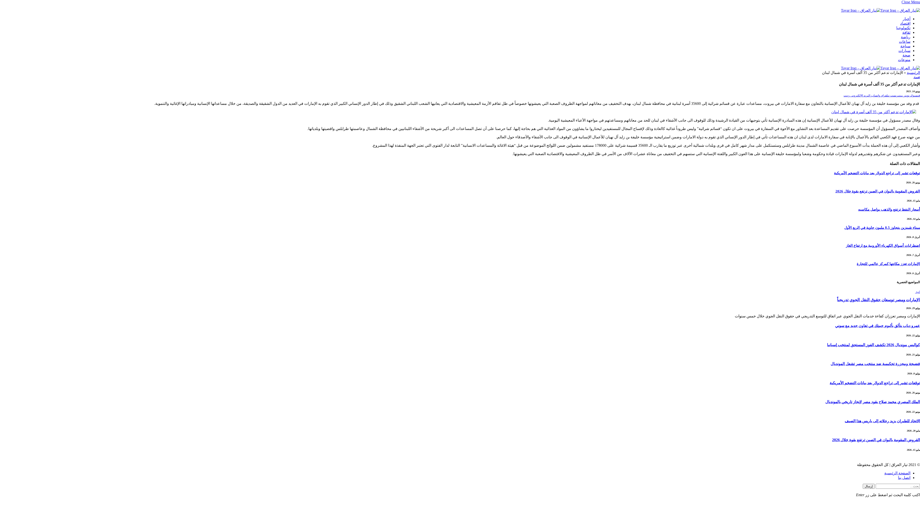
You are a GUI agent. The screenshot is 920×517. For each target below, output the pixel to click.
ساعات (904, 41)
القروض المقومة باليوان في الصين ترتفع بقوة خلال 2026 (877, 191)
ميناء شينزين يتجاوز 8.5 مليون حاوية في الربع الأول (882, 228)
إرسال (869, 486)
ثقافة (906, 32)
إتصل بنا (904, 478)
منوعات (904, 60)
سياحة (905, 46)
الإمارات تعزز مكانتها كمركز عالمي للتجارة (888, 264)
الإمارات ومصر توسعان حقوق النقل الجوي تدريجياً (878, 300)
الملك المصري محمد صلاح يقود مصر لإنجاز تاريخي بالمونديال (872, 402)
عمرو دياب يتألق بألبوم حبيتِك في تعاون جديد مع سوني (877, 326)
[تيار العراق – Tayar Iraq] (880, 11)
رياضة (905, 37)
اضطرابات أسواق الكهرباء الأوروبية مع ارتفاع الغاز (883, 245)
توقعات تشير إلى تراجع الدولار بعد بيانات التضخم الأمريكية (877, 173)
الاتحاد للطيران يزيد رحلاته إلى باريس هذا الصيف (882, 421)
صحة (906, 55)
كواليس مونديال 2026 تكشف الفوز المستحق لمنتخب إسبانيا (873, 345)
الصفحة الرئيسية (897, 473)
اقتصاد (905, 23)
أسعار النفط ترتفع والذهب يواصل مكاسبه (889, 209)
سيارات (904, 51)
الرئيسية (913, 73)
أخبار (906, 19)
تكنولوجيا (903, 28)
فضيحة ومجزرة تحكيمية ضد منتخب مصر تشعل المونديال (875, 364)
